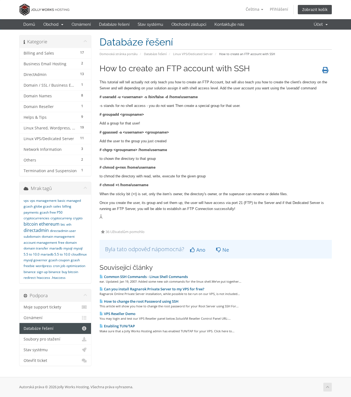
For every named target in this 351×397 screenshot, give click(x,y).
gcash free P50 (51, 212)
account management (40, 242)
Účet (319, 24)
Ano (200, 249)
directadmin (36, 230)
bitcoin (31, 224)
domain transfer (36, 248)
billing (66, 206)
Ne (225, 249)
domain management (58, 236)
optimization (75, 265)
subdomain (32, 236)
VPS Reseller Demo (119, 313)
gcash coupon (59, 260)
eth (68, 224)
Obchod (52, 24)
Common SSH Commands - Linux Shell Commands (145, 276)
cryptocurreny (61, 218)
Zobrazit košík (314, 9)
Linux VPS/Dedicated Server (193, 54)
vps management (43, 200)
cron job (59, 265)
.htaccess (58, 277)
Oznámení (81, 24)
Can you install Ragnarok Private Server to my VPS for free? (153, 289)
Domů (29, 24)
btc (63, 224)
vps (26, 200)
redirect (30, 277)
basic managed (69, 200)
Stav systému (150, 24)
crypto (78, 218)
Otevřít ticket (35, 360)
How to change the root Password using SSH (141, 301)
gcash (28, 206)
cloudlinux (79, 254)
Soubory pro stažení (42, 339)
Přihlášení (279, 9)
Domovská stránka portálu (119, 54)
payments (31, 212)
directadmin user (63, 230)
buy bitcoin (70, 272)
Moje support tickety (42, 307)
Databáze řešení (114, 24)
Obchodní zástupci (188, 24)
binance (30, 272)
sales (57, 206)
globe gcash (43, 206)
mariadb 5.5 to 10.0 (55, 254)
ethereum (49, 224)
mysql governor (35, 260)
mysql (67, 248)
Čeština (253, 9)
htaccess (43, 277)
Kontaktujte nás (229, 24)
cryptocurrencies (36, 218)
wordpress (44, 265)
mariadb (55, 248)
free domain (67, 242)
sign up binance (49, 272)
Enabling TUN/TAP (119, 326)
